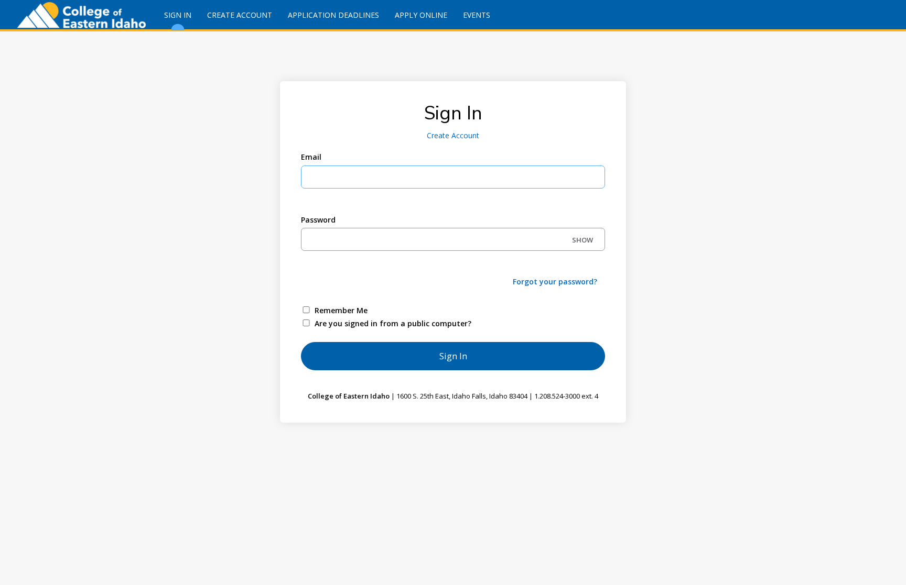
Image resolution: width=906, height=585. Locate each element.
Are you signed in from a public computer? (393, 323)
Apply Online (421, 15)
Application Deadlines (333, 15)
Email (311, 157)
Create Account (239, 15)
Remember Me (341, 310)
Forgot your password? (555, 281)
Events (476, 15)
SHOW (582, 240)
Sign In (177, 15)
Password (318, 220)
